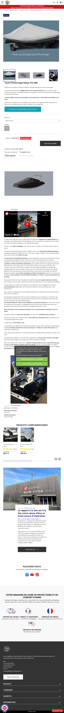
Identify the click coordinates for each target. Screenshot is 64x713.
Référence (7, 408)
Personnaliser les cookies (32, 359)
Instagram (37, 574)
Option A (7, 117)
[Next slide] (59, 459)
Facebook (27, 574)
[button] (9, 75)
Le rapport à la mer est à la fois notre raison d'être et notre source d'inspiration (32, 513)
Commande (8, 690)
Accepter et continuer (31, 364)
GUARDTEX (7, 696)
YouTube (32, 574)
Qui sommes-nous (29, 508)
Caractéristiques (26, 155)
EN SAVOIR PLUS (31, 549)
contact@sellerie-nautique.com (12, 671)
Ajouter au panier (50, 143)
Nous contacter (13, 677)
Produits (7, 684)
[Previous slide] (56, 459)
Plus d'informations (22, 355)
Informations (9, 702)
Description (10, 155)
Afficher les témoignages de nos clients (23, 109)
